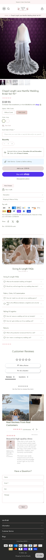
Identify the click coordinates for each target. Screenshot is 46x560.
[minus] (4, 143)
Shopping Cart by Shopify (23, 556)
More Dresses (8, 186)
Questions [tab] (22, 377)
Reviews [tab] (9, 377)
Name (6, 477)
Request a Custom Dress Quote (23, 2)
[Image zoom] (23, 48)
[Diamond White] (7, 120)
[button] (23, 168)
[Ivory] (3, 120)
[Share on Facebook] (8, 221)
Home (6, 15)
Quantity (5, 139)
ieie (26, 553)
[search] (8, 9)
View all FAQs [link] (22, 271)
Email (6, 483)
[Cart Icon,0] (41, 9)
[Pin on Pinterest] (17, 221)
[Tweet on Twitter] (12, 221)
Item (5, 489)
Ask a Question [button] (23, 371)
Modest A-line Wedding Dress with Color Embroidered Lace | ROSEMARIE (10, 453)
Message (6, 495)
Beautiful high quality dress (19, 438)
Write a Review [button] (24, 365)
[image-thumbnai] (2, 82)
